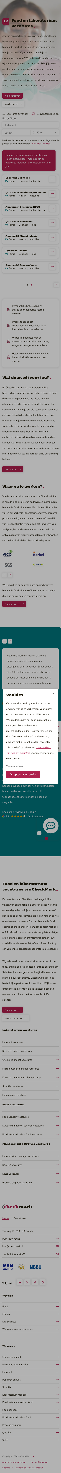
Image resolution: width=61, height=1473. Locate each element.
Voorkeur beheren (14, 765)
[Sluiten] (53, 694)
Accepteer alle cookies (23, 774)
